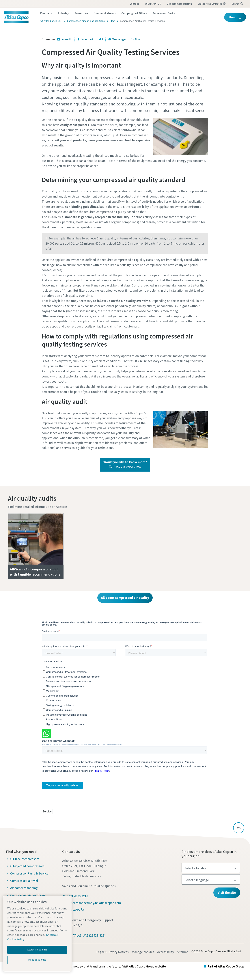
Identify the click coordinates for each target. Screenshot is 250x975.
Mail (138, 39)
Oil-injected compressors (27, 866)
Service (47, 811)
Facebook (87, 39)
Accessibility (165, 952)
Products (46, 13)
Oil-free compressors (24, 859)
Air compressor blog (24, 888)
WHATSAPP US (153, 3)
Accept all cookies (37, 949)
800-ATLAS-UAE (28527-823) (86, 935)
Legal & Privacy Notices (112, 952)
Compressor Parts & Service (29, 873)
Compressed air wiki (24, 881)
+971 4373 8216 (77, 896)
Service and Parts (163, 13)
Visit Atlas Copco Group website (144, 966)
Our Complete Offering (179, 3)
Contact (134, 3)
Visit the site (227, 892)
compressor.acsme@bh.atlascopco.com (94, 903)
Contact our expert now (125, 464)
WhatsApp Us (76, 909)
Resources (81, 13)
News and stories (104, 13)
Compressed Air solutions (27, 895)
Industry (63, 13)
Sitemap (182, 952)
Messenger (119, 39)
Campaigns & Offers (134, 13)
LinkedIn (66, 39)
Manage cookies (143, 952)
